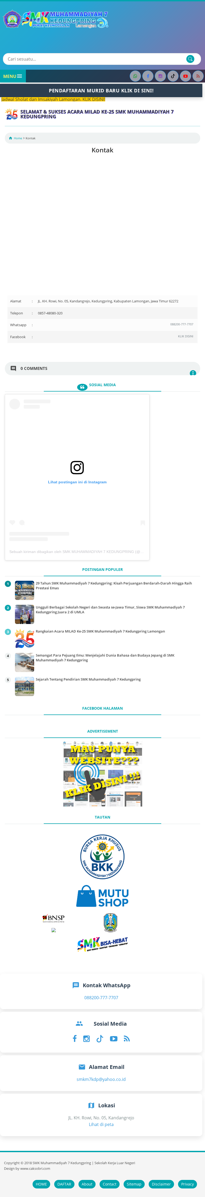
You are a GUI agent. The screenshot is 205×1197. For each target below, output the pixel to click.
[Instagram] (160, 76)
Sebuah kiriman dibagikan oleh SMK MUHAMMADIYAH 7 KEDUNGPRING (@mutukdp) (82, 552)
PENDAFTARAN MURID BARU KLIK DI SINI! (101, 90)
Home (18, 138)
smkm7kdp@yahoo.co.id (101, 1079)
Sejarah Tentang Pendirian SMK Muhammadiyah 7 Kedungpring (88, 679)
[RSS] (198, 76)
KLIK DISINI (185, 336)
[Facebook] (147, 76)
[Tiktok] (173, 76)
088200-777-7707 (181, 324)
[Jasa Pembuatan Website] (102, 806)
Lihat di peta (101, 1124)
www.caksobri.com (35, 1168)
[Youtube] (185, 76)
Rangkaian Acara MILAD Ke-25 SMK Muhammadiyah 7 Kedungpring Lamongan (100, 631)
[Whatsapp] (135, 76)
